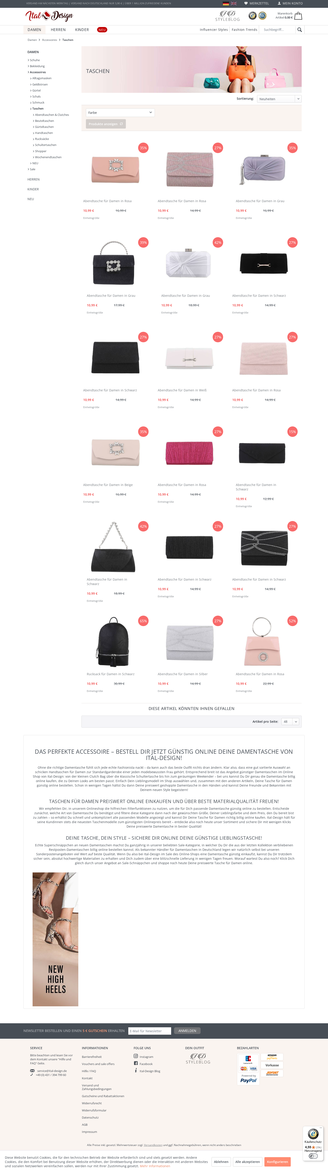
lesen (59, 1055)
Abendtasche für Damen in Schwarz (259, 295)
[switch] (313, 1156)
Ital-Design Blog (150, 1071)
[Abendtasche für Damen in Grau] (262, 169)
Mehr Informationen (155, 1166)
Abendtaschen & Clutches (51, 115)
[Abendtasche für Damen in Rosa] (115, 169)
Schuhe (34, 60)
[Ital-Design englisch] (233, 3)
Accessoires (37, 72)
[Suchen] (298, 29)
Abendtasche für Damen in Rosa (107, 201)
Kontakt (87, 1078)
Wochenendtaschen (48, 157)
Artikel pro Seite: (265, 721)
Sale (32, 169)
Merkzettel (259, 3)
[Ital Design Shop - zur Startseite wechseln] (49, 16)
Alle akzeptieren (247, 1162)
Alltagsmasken (42, 78)
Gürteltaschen (44, 127)
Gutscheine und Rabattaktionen (103, 1096)
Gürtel (36, 90)
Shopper (40, 151)
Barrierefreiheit (92, 1057)
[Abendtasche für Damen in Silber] (189, 642)
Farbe (92, 112)
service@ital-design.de (52, 1071)
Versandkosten (153, 1145)
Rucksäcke (41, 139)
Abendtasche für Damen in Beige (108, 485)
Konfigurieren (277, 1162)
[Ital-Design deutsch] (225, 3)
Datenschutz (90, 1117)
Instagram (146, 1057)
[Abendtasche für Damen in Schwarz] (264, 264)
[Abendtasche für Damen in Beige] (115, 453)
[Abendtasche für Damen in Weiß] (189, 358)
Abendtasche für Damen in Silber (183, 674)
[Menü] (321, 1128)
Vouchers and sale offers (98, 1064)
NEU (35, 163)
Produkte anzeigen (103, 124)
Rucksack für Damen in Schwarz (111, 674)
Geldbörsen (40, 84)
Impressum (89, 1132)
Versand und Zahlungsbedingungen (97, 1087)
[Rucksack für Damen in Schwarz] (113, 642)
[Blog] (227, 15)
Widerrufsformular (94, 1110)
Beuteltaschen (44, 121)
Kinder (33, 189)
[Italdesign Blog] (209, 1058)
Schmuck (38, 102)
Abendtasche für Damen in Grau (260, 201)
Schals (36, 96)
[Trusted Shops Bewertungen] (252, 15)
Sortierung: (245, 98)
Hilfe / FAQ (89, 1071)
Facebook (146, 1064)
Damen (33, 52)
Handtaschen (43, 133)
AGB (84, 1125)
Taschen (38, 108)
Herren (33, 179)
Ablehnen (221, 1162)
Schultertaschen (45, 145)
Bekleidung (37, 66)
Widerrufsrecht (92, 1103)
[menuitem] (256, 3)
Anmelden (187, 1030)
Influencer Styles (214, 29)
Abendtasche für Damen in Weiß (182, 390)
